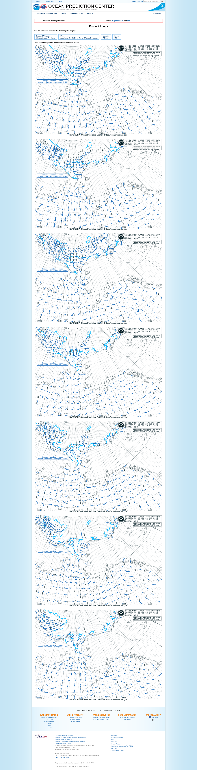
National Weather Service (63, 739)
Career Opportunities (117, 750)
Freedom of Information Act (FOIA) (122, 746)
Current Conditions (49, 715)
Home (38, 1)
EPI (128, 21)
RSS (60, 1)
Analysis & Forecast (46, 14)
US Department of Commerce (64, 735)
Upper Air (49, 728)
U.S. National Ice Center (101, 719)
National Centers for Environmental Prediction (70, 741)
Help (112, 739)
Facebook (154, 717)
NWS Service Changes (127, 717)
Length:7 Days (105, 37)
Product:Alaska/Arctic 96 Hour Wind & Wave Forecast (77, 37)
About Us (114, 748)
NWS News (127, 719)
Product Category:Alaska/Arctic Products (44, 37)
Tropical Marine (75, 719)
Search (157, 14)
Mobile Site (49, 1)
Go (162, 1)
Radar (49, 726)
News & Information (127, 715)
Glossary (114, 742)
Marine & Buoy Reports (49, 717)
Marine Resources (101, 715)
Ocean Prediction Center (81, 6)
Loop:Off (115, 37)
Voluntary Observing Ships (101, 717)
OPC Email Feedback (62, 757)
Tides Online (49, 719)
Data (64, 14)
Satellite (49, 723)
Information (76, 14)
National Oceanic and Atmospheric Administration (73, 9)
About (90, 14)
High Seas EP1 (118, 21)
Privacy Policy (115, 744)
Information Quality (117, 737)
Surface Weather (48, 721)
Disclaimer (114, 735)
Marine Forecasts (75, 715)
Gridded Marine (75, 721)
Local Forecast (137, 1)
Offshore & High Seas (75, 717)
